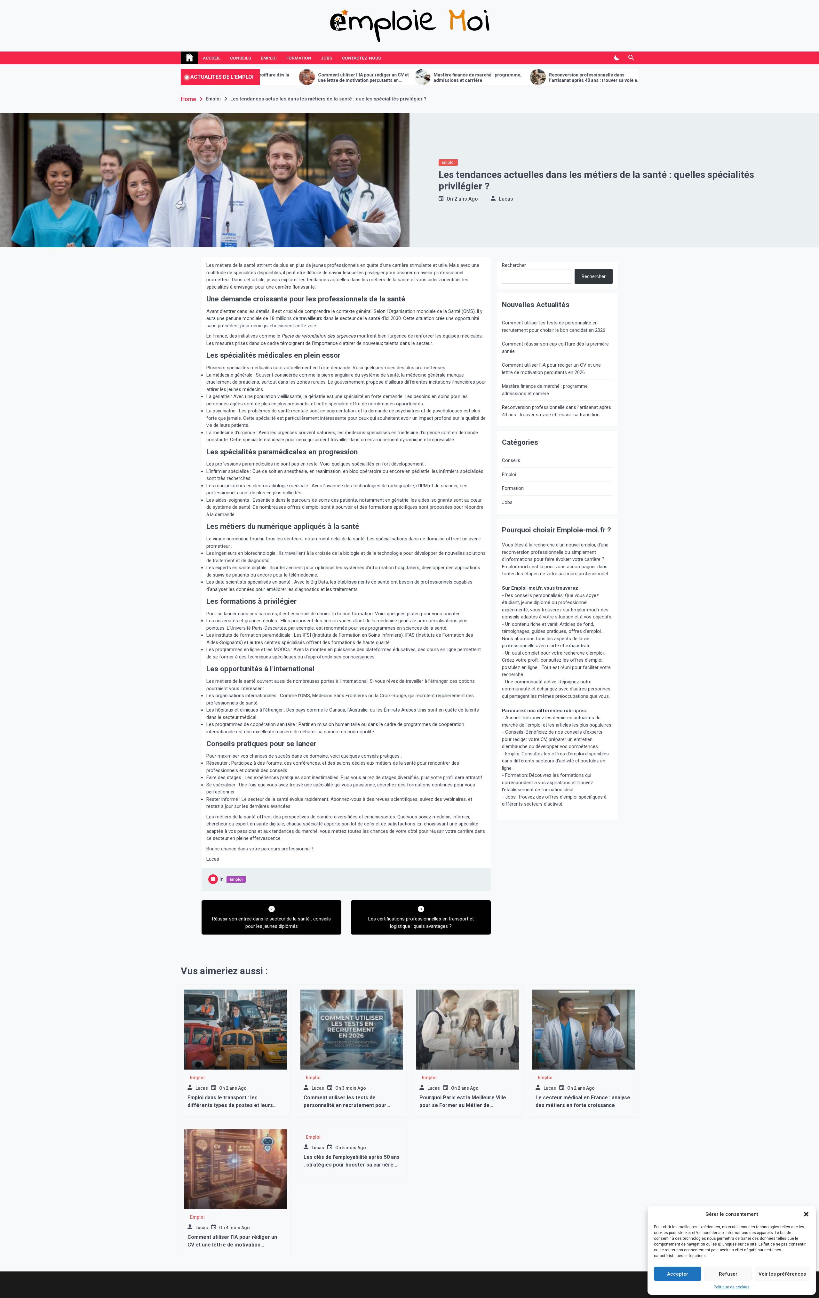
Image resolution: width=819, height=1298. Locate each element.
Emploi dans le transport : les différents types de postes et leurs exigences (230, 1105)
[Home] (189, 58)
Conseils (240, 57)
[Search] (631, 58)
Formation (298, 57)
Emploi (269, 57)
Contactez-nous (361, 57)
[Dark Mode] (616, 58)
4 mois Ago (238, 1227)
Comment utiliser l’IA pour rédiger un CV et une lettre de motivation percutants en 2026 (285, 77)
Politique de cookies (732, 1287)
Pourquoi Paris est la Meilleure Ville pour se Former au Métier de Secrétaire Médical (462, 1105)
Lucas (506, 199)
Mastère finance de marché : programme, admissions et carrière (399, 77)
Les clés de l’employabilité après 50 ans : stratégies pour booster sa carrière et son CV (630, 77)
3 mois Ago (354, 1088)
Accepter (677, 1274)
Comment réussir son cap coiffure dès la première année (555, 347)
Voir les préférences (782, 1274)
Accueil (211, 57)
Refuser (728, 1274)
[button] (806, 1214)
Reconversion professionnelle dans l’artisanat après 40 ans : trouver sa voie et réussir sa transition (515, 77)
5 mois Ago (354, 1147)
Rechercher (514, 265)
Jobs (326, 57)
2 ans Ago (466, 199)
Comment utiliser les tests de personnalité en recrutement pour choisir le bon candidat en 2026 (553, 326)
